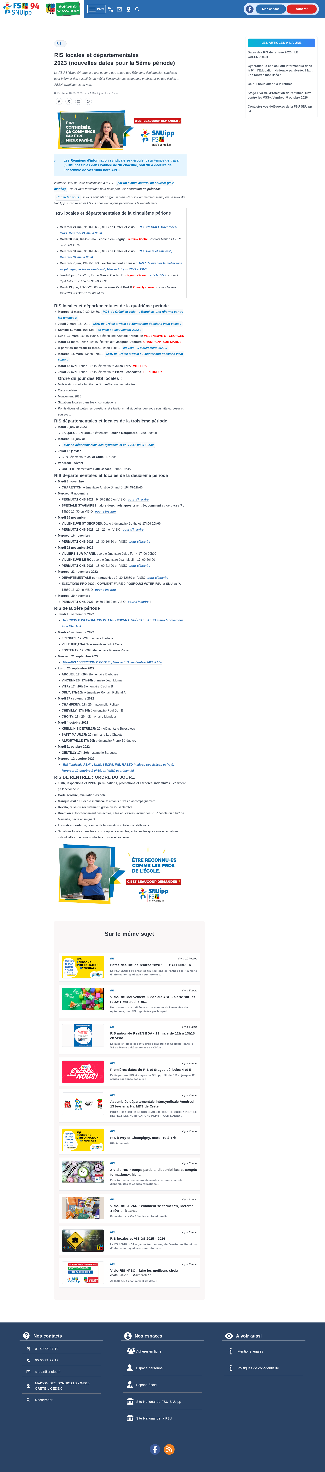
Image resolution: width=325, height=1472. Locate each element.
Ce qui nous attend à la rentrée (270, 84)
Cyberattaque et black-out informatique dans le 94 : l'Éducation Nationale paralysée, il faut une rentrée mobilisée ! (280, 70)
